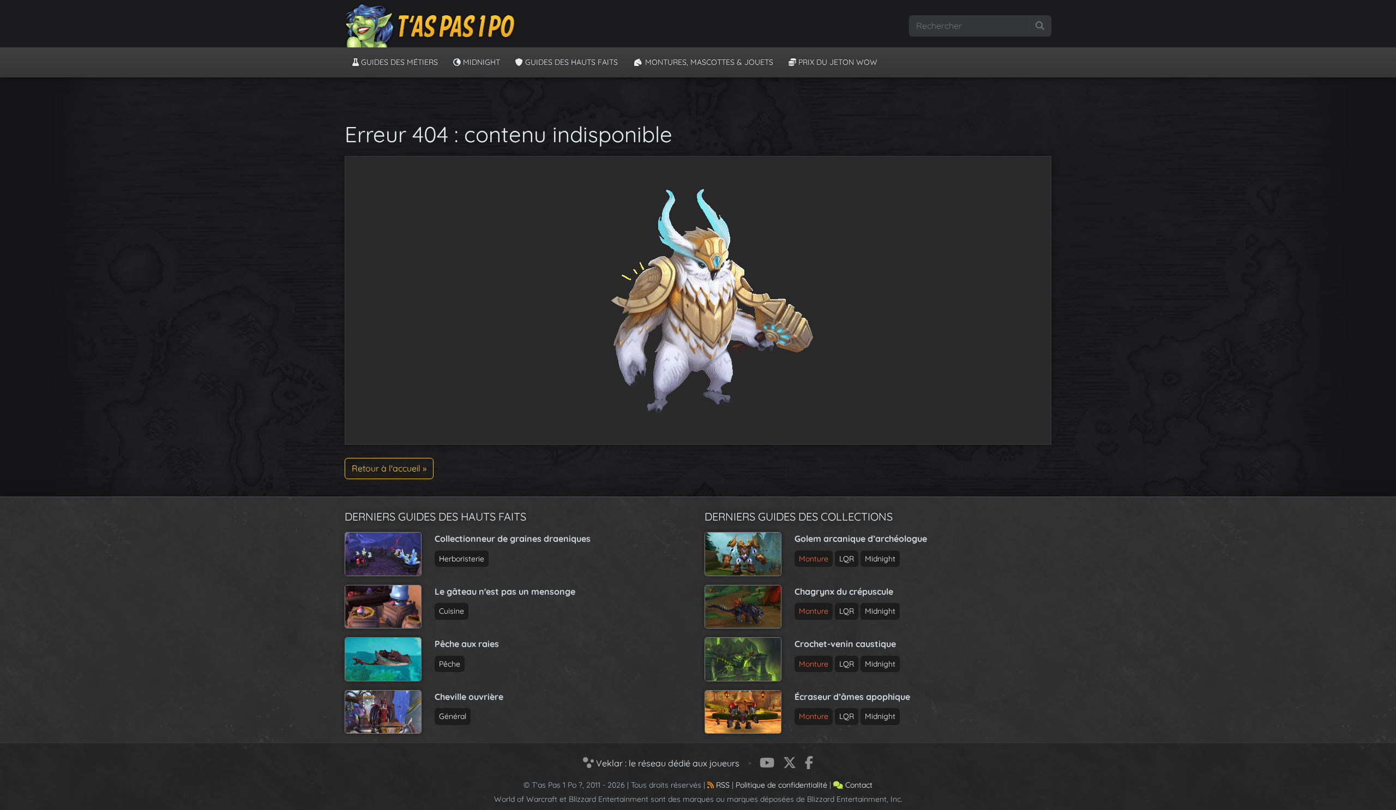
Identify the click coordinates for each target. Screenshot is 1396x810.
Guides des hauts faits (570, 62)
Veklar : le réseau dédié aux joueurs (666, 763)
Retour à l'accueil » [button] (389, 468)
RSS (722, 785)
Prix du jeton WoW (836, 62)
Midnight (480, 62)
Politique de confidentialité (781, 785)
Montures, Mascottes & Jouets (708, 62)
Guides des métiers (398, 62)
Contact (857, 785)
